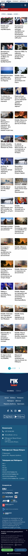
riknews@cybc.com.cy (11, 435)
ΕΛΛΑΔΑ (10, 14)
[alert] (14, 542)
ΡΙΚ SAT (4, 470)
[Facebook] (8, 411)
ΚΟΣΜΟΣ (16, 14)
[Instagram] (15, 411)
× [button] (26, 530)
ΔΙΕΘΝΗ (4, 9)
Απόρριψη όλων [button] (20, 550)
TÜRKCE (18, 391)
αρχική (3, 1)
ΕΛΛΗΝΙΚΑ (10, 391)
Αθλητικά (18, 400)
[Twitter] (11, 411)
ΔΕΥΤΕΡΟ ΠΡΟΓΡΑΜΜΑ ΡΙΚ (10, 474)
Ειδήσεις (12, 397)
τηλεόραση (15, 1)
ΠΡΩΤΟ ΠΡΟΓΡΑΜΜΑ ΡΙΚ (9, 472)
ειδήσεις (8, 1)
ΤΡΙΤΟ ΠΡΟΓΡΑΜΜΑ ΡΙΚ (9, 476)
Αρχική (7, 397)
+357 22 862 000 (9, 431)
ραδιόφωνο (23, 1)
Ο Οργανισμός (6, 453)
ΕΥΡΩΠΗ (4, 14)
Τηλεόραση (20, 397)
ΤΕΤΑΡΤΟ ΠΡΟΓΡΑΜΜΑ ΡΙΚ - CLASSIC (13, 478)
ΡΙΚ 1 (3, 463)
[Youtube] (19, 411)
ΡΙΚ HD (4, 468)
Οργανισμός (20, 404)
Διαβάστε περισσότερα (19, 542)
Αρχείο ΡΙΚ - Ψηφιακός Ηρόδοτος (11, 455)
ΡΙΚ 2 (3, 466)
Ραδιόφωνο (10, 400)
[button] (1, 544)
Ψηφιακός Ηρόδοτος (10, 404)
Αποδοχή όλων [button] (7, 550)
